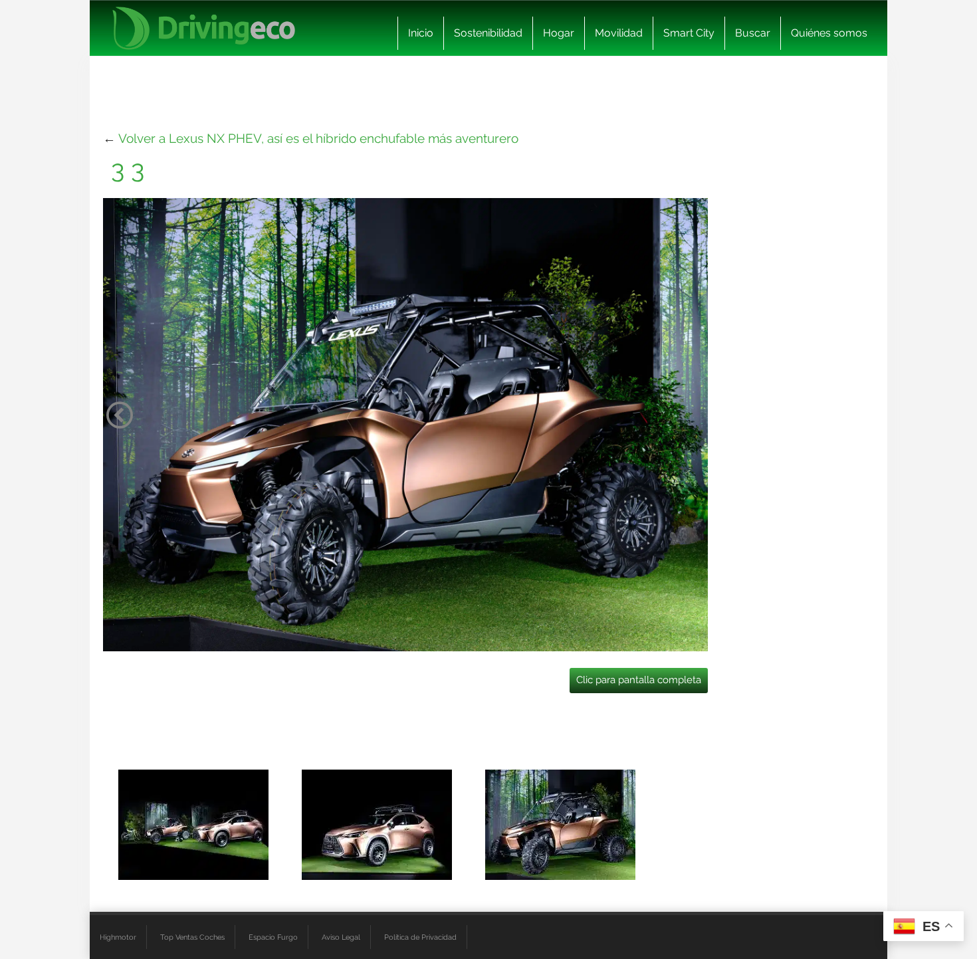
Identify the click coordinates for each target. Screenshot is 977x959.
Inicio (420, 33)
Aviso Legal (341, 937)
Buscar (752, 33)
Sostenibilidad (488, 33)
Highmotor (118, 937)
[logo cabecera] (203, 28)
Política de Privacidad (420, 937)
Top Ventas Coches (192, 937)
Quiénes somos (829, 33)
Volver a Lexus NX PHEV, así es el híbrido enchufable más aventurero (318, 138)
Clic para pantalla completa (638, 680)
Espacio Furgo (273, 937)
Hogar (558, 33)
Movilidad (619, 33)
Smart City (688, 33)
